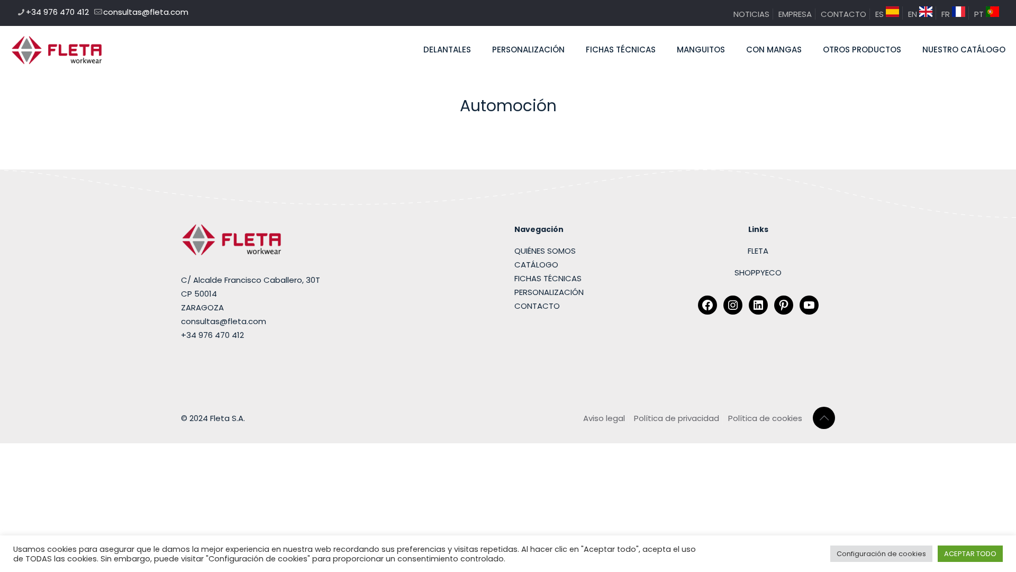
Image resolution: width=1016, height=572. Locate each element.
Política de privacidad (676, 418)
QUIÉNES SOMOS (545, 250)
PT (980, 14)
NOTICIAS (751, 14)
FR (946, 14)
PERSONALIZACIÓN (549, 292)
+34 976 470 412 (57, 11)
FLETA (758, 250)
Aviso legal (604, 418)
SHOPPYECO (758, 272)
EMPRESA (795, 14)
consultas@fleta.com (145, 11)
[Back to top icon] (824, 418)
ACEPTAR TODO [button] (970, 554)
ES (880, 14)
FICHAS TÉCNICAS (548, 278)
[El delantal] (57, 50)
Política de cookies (765, 418)
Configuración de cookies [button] (881, 554)
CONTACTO (843, 14)
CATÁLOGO (536, 264)
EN (913, 14)
